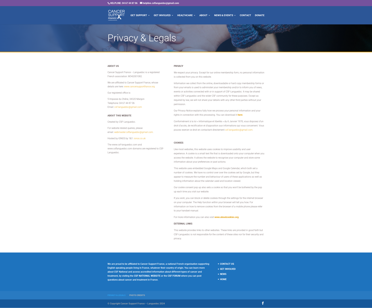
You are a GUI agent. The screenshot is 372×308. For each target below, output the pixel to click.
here (240, 114)
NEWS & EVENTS (223, 15)
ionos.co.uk (140, 138)
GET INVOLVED (162, 15)
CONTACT (245, 15)
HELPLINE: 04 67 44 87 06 (123, 3)
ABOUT (203, 15)
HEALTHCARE (185, 15)
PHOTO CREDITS (137, 295)
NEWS (223, 274)
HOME (223, 279)
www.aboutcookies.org (226, 217)
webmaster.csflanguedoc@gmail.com (133, 132)
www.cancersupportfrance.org (139, 86)
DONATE (259, 15)
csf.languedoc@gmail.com (128, 107)
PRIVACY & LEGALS (117, 295)
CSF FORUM (174, 275)
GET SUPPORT (138, 15)
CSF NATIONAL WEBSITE (147, 275)
